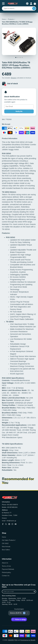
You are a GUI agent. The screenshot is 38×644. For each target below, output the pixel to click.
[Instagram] (12, 524)
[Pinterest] (9, 524)
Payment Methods (8, 569)
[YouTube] (16, 524)
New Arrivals (6, 546)
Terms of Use (6, 566)
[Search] (34, 8)
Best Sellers (6, 550)
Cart (35, 3)
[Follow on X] (6, 524)
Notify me (19, 111)
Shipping (13, 78)
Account (31, 3)
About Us (5, 563)
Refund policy (6, 572)
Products (11, 19)
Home (4, 19)
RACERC (11, 640)
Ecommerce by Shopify (28, 640)
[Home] (13, 3)
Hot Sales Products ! (9, 540)
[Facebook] (3, 524)
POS (15, 640)
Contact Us (5, 575)
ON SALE (5, 543)
